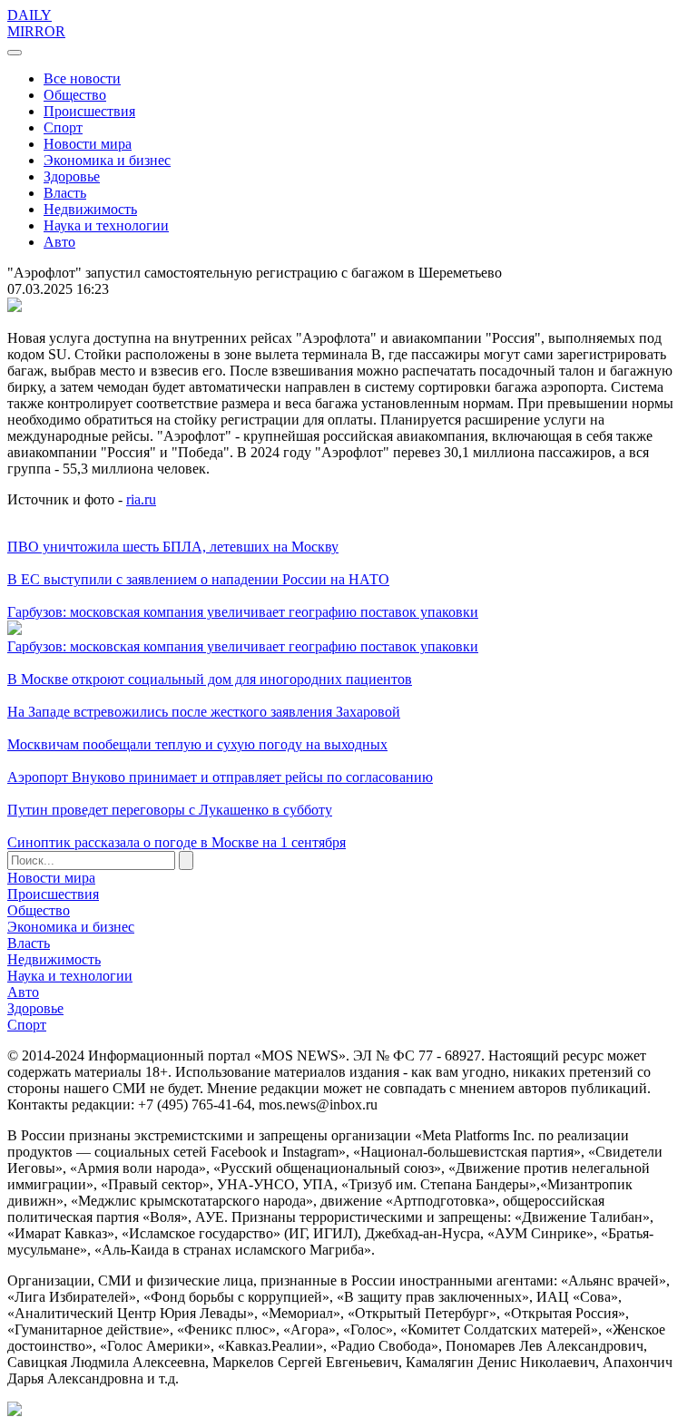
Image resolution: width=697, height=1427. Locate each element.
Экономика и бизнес (107, 160)
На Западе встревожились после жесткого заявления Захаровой (203, 711)
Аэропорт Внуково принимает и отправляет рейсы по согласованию (220, 777)
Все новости (82, 78)
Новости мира (88, 143)
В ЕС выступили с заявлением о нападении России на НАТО (198, 579)
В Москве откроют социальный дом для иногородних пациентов (209, 679)
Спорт (63, 127)
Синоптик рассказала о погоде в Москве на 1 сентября (176, 842)
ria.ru (141, 499)
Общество (75, 95)
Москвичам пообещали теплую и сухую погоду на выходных (197, 744)
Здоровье (72, 176)
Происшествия (89, 111)
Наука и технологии (106, 225)
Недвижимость (90, 209)
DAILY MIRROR (36, 23)
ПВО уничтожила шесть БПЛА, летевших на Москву (173, 546)
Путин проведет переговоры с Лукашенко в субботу (169, 809)
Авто (59, 241)
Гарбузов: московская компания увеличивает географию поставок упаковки (242, 612)
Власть (65, 192)
